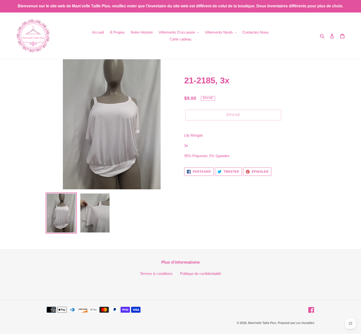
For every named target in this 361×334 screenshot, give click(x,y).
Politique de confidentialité (200, 273)
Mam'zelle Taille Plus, (262, 323)
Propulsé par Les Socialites (296, 323)
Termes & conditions (156, 273)
